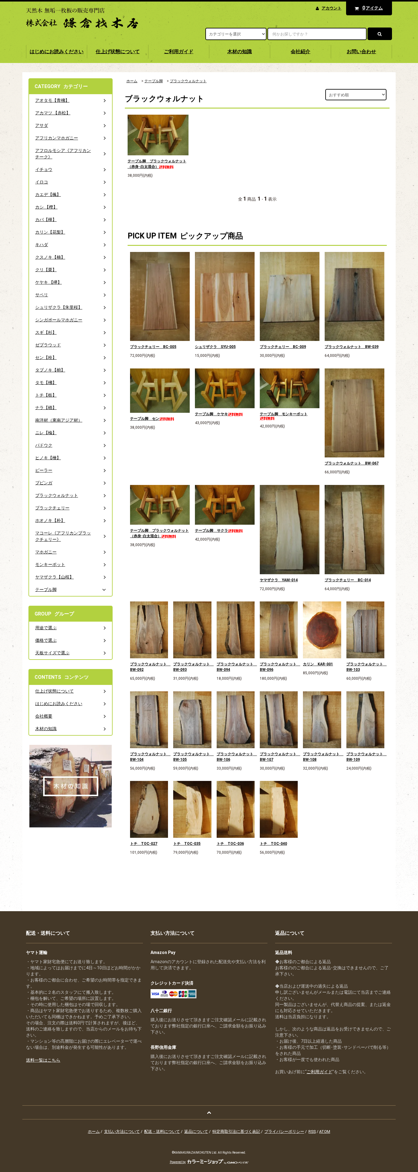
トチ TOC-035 (186, 843)
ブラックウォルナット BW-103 (365, 667)
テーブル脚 (153, 81)
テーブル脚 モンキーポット (284, 414)
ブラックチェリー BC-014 (348, 580)
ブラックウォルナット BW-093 (192, 667)
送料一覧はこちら (43, 1060)
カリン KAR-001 (318, 664)
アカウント (331, 8)
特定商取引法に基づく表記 (236, 1131)
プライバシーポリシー (284, 1131)
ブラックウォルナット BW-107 (279, 757)
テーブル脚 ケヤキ (211, 414)
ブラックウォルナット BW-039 (352, 347)
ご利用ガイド (319, 1071)
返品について (196, 1131)
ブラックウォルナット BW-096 (279, 667)
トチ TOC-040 (273, 843)
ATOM (324, 1131)
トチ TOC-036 (230, 843)
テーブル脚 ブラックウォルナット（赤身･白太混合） (157, 164)
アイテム (372, 8)
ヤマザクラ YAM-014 (279, 580)
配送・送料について (162, 1131)
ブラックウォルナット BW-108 (322, 757)
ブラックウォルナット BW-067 (352, 463)
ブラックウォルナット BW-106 (236, 757)
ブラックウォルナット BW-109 (365, 757)
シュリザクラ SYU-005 (215, 347)
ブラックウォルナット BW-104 (149, 757)
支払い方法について (122, 1131)
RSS (312, 1131)
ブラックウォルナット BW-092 (149, 667)
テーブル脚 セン (144, 418)
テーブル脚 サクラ (211, 530)
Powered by (178, 1162)
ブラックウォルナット (188, 81)
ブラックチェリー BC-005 (153, 347)
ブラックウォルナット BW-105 (192, 757)
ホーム (131, 81)
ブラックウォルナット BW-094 (236, 667)
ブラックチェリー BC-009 (283, 347)
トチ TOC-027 (143, 843)
